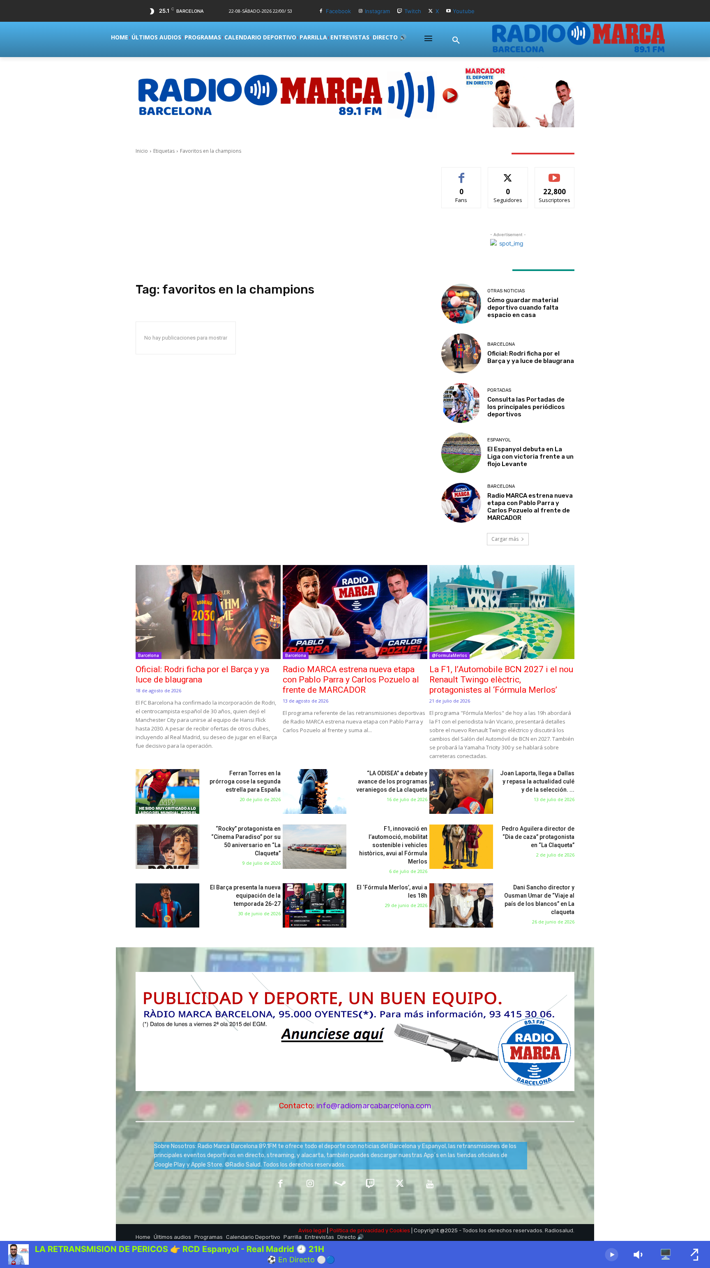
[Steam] (340, 1184)
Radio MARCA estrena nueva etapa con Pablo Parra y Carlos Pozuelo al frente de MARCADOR (530, 506)
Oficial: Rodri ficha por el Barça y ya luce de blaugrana (530, 357)
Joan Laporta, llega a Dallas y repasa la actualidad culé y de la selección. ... (537, 781)
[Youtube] (448, 11)
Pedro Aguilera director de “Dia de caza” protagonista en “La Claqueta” (538, 836)
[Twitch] (399, 11)
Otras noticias (506, 291)
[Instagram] (360, 11)
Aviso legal (312, 1230)
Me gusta (461, 173)
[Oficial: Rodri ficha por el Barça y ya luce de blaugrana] (461, 353)
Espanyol (499, 440)
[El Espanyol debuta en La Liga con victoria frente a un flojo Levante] (461, 453)
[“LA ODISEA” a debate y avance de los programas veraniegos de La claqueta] (314, 791)
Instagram (377, 11)
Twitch (412, 11)
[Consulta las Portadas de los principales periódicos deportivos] (461, 403)
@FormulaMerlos (449, 655)
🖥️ (665, 1254)
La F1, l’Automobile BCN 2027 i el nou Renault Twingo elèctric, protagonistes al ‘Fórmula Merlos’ (501, 679)
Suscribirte (554, 173)
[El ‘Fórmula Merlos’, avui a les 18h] (314, 905)
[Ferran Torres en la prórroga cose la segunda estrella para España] (167, 791)
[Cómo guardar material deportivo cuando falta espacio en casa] (461, 304)
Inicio (142, 150)
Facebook (338, 11)
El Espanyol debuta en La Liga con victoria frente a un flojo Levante (530, 457)
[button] (456, 40)
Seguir (508, 173)
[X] (431, 11)
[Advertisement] (279, 218)
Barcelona (501, 344)
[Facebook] (321, 11)
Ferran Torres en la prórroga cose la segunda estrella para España (245, 781)
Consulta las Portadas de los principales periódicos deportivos (526, 407)
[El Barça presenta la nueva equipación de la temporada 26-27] (167, 905)
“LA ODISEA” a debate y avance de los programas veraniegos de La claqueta (391, 781)
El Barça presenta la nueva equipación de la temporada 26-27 (245, 895)
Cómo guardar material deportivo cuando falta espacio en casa (522, 307)
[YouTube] (430, 1184)
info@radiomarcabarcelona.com (373, 1105)
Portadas (499, 390)
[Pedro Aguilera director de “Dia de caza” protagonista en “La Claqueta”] (461, 847)
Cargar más (505, 538)
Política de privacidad (357, 1230)
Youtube (464, 11)
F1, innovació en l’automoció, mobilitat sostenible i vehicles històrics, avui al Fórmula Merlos (393, 845)
